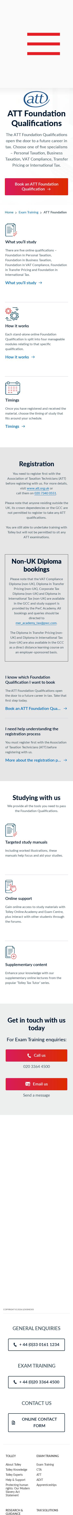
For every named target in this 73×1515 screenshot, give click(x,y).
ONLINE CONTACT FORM (39, 1422)
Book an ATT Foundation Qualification (36, 186)
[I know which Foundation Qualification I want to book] (36, 691)
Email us (40, 1084)
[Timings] (36, 405)
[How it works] (36, 333)
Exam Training (28, 212)
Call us (39, 1055)
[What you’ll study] (36, 254)
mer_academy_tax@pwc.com (36, 623)
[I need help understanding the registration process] (36, 743)
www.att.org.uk (38, 488)
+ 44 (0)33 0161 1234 (39, 1345)
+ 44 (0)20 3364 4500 (39, 1382)
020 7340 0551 (45, 493)
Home (9, 212)
